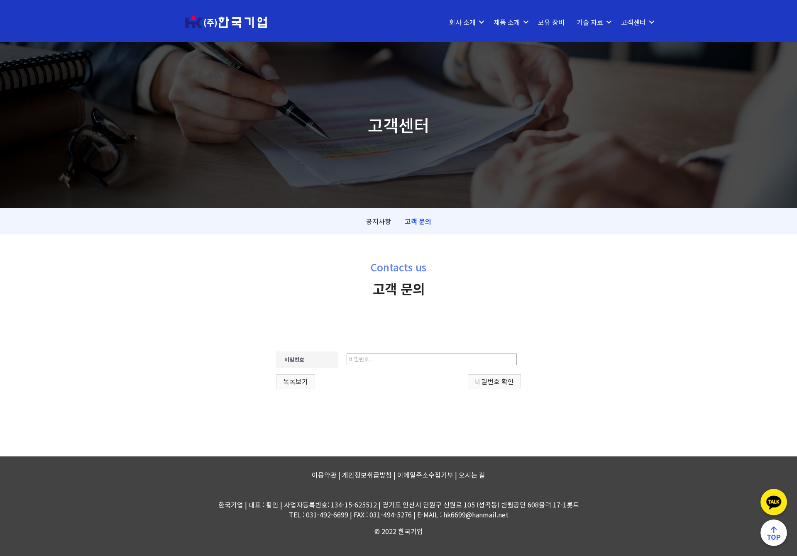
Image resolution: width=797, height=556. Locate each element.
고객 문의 (418, 221)
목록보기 (295, 381)
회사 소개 (462, 22)
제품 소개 (507, 22)
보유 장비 (551, 22)
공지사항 (378, 221)
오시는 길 (472, 475)
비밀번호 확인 (494, 381)
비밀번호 (294, 359)
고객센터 (633, 22)
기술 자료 (590, 22)
